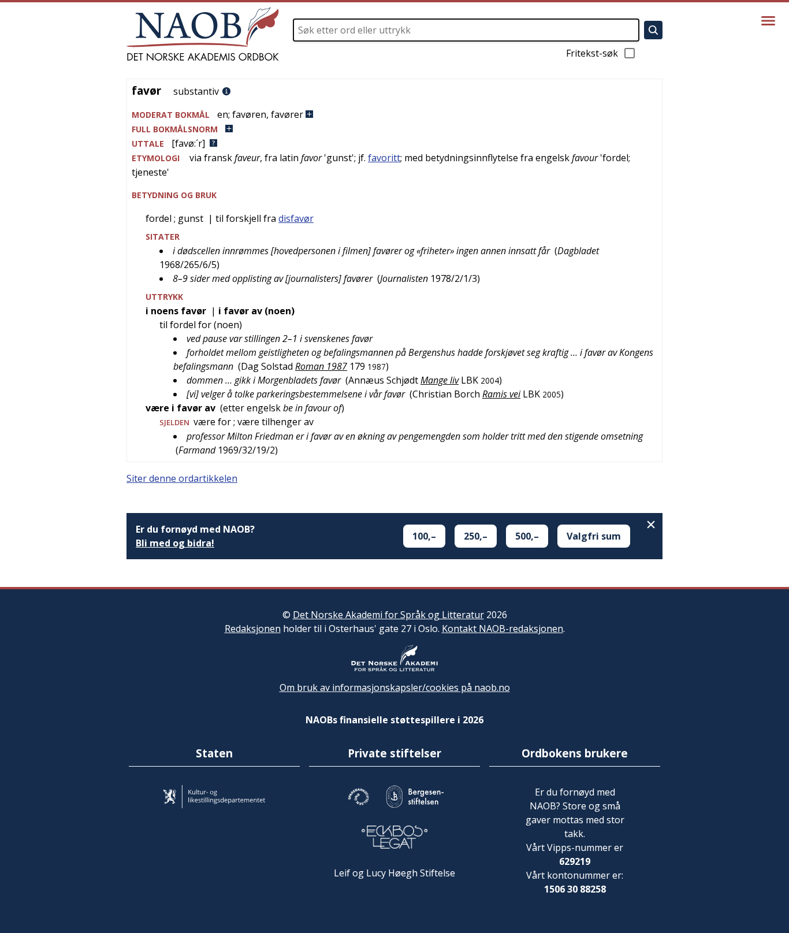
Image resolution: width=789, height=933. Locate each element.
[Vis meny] (768, 21)
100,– (424, 536)
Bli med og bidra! (175, 543)
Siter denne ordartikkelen (181, 478)
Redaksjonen (253, 628)
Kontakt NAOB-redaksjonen (502, 628)
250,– (475, 536)
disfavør (296, 218)
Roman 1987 (321, 366)
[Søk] (653, 30)
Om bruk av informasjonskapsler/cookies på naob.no (395, 687)
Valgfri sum (594, 536)
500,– (527, 536)
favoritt (384, 157)
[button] (394, 114)
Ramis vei (501, 394)
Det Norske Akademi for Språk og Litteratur (388, 614)
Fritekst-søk (592, 53)
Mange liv (439, 380)
